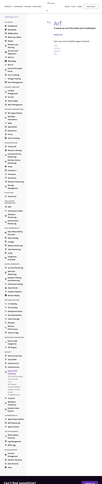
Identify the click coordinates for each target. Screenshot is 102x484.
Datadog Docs (11, 16)
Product (8, 6)
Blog (73, 6)
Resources (57, 51)
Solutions (36, 6)
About (67, 6)
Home (55, 45)
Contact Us (57, 48)
